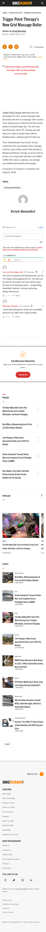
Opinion (17, 678)
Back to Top (32, 774)
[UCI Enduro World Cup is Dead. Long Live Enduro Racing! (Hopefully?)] (7, 682)
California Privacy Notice (10, 904)
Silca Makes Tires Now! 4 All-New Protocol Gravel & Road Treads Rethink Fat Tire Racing (15, 474)
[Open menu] (3, 3)
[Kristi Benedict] (23, 201)
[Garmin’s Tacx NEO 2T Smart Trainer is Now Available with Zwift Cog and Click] (7, 722)
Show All (7, 744)
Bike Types (6, 794)
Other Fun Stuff (8, 807)
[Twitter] (13, 879)
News (4, 541)
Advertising (6, 868)
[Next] (42, 495)
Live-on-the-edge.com (13, 272)
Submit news (7, 854)
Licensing (5, 908)
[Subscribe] (30, 879)
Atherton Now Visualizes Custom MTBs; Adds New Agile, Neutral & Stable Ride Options (28, 703)
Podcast (5, 864)
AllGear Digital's (21, 889)
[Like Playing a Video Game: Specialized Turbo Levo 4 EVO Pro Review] (7, 639)
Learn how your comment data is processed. (22, 248)
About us (5, 845)
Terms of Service (7, 912)
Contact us (6, 850)
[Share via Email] (16, 47)
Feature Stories (8, 803)
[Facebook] (4, 879)
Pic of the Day (7, 812)
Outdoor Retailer (19, 573)
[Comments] (31, 47)
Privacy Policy (7, 900)
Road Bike (6, 830)
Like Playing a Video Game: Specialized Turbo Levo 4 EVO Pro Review (15, 441)
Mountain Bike (18, 696)
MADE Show (18, 656)
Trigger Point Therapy (11, 113)
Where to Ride (8, 821)
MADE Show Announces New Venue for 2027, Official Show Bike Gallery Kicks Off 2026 (29, 663)
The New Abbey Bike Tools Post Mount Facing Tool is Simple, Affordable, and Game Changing (14, 411)
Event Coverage (8, 798)
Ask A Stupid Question (11, 859)
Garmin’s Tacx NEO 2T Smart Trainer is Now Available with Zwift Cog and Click (29, 725)
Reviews (17, 635)
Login (40, 227)
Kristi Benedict (19, 31)
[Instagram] (22, 879)
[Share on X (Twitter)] (10, 47)
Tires (16, 591)
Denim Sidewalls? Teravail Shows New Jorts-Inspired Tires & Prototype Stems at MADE (16, 457)
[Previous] (38, 495)
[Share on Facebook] (4, 47)
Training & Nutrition (12, 188)
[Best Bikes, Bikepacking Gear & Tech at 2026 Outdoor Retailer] (7, 577)
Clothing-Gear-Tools (10, 834)
